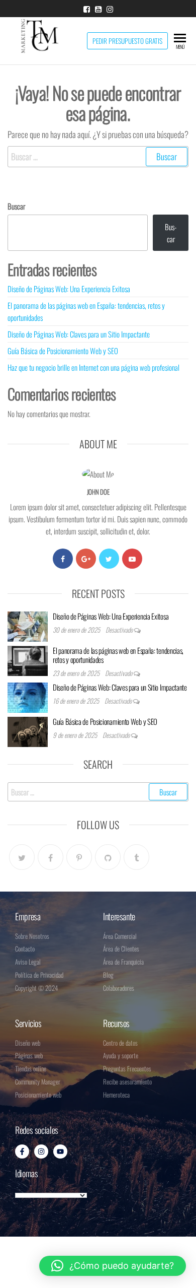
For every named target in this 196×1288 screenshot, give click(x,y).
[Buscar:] (98, 156)
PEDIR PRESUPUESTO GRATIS (127, 41)
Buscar (16, 206)
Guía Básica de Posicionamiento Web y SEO (63, 350)
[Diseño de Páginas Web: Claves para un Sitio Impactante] (28, 696)
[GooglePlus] (86, 559)
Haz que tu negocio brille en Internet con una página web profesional (93, 367)
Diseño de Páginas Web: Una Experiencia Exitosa (69, 288)
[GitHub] (108, 857)
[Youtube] (132, 559)
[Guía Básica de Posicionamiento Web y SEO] (28, 730)
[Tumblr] (136, 857)
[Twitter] (109, 559)
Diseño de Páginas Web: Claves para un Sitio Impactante (79, 334)
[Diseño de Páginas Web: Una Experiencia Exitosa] (28, 625)
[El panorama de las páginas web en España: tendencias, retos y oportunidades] (28, 659)
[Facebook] (63, 559)
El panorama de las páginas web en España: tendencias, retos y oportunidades (118, 655)
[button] (112, 1266)
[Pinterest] (79, 857)
